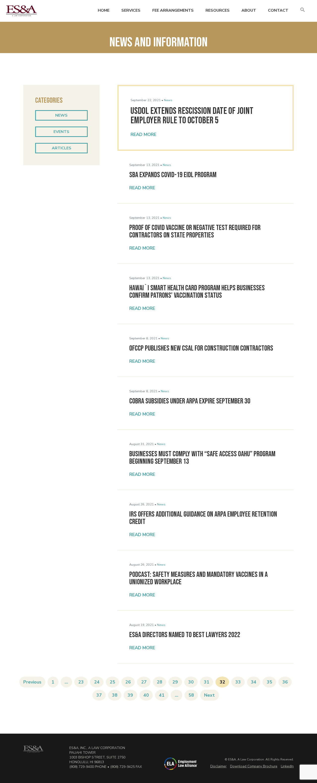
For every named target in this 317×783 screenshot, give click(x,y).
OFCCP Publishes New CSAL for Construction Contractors (201, 348)
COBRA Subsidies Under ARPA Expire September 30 (189, 401)
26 (128, 682)
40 (146, 695)
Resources (218, 10)
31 (206, 682)
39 (130, 695)
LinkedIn (287, 766)
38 (114, 695)
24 (97, 682)
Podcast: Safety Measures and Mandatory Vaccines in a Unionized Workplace (198, 578)
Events (61, 131)
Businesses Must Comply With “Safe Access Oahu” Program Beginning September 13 (202, 458)
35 (269, 682)
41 (161, 695)
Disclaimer (218, 766)
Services (130, 10)
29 (175, 682)
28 (159, 682)
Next (209, 695)
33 (238, 682)
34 (253, 682)
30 (191, 682)
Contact (278, 10)
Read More (143, 134)
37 (99, 695)
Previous (32, 682)
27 (144, 682)
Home (103, 10)
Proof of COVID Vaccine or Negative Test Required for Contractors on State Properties (195, 231)
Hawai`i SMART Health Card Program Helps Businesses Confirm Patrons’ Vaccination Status (197, 292)
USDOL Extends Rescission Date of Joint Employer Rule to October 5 (192, 115)
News (61, 115)
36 (285, 682)
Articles (61, 148)
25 (112, 682)
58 (191, 695)
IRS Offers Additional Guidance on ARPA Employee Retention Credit (203, 518)
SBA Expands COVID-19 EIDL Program (172, 174)
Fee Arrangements (173, 10)
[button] (302, 10)
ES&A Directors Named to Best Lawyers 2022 (184, 634)
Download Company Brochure (253, 766)
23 (81, 682)
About (248, 10)
